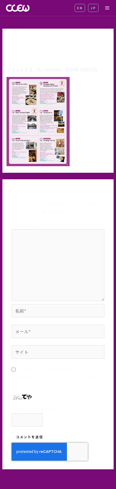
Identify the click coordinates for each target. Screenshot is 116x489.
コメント (22, 225)
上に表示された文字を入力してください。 (51, 409)
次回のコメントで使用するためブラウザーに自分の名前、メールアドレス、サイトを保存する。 (57, 377)
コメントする (20, 69)
